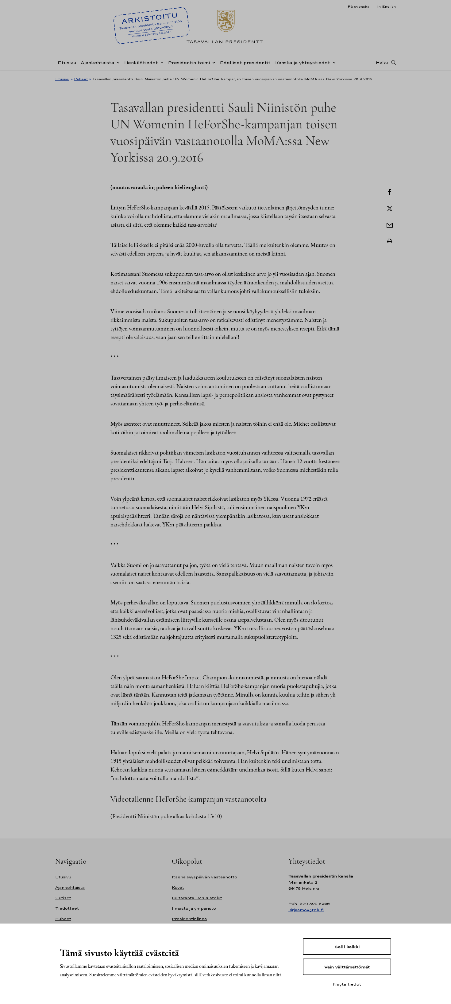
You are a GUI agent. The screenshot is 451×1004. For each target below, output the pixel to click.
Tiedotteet (67, 908)
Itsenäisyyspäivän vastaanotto (204, 877)
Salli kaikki (347, 946)
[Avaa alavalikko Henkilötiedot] (161, 62)
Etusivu (66, 62)
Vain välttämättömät (347, 967)
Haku (382, 62)
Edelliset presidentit (245, 62)
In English (386, 6)
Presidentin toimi (189, 62)
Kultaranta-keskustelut (197, 897)
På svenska (358, 6)
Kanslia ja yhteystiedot (302, 62)
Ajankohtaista (97, 62)
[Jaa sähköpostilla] (389, 224)
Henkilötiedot (141, 62)
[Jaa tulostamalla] (389, 241)
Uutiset (63, 897)
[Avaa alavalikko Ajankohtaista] (117, 62)
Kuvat (178, 887)
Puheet (81, 79)
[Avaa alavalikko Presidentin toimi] (212, 62)
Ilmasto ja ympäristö (194, 908)
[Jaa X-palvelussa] (389, 208)
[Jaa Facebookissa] (389, 191)
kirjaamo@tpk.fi (306, 909)
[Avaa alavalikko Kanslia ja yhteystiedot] (333, 62)
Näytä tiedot (347, 984)
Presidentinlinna (189, 918)
